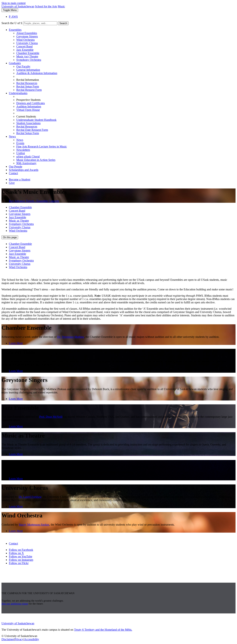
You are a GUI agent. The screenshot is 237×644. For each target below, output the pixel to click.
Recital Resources (26, 83)
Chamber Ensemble (27, 53)
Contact (13, 173)
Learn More (16, 343)
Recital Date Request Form (32, 129)
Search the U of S (11, 23)
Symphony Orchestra (28, 59)
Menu (10, 10)
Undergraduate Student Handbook (36, 119)
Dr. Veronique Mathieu (70, 336)
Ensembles (15, 29)
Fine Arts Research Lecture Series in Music (41, 146)
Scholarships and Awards (23, 169)
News (12, 136)
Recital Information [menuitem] (27, 79)
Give (12, 182)
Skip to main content (13, 3)
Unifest (20, 153)
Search (63, 23)
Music (61, 6)
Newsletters (23, 149)
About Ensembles (26, 33)
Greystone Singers (27, 36)
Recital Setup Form (27, 86)
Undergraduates (18, 93)
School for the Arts (46, 6)
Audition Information (28, 106)
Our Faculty (23, 66)
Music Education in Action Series (35, 159)
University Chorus (27, 43)
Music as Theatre (19, 220)
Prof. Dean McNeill (50, 416)
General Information (28, 69)
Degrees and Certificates (30, 103)
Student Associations (28, 123)
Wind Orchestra (25, 39)
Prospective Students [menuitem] (28, 99)
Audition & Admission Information (36, 73)
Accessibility (31, 639)
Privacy (19, 639)
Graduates (15, 63)
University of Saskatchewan (17, 6)
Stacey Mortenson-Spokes (34, 524)
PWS (13, 16)
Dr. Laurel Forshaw (30, 496)
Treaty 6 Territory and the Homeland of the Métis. (103, 629)
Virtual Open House (28, 109)
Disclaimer (7, 639)
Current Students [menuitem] (26, 116)
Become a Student (19, 179)
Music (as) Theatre (27, 56)
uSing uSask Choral (28, 156)
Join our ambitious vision (14, 603)
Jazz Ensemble (25, 49)
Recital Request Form (29, 89)
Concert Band (24, 46)
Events (20, 143)
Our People (15, 166)
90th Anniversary (26, 163)
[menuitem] (122, 45)
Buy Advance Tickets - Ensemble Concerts (34, 201)
